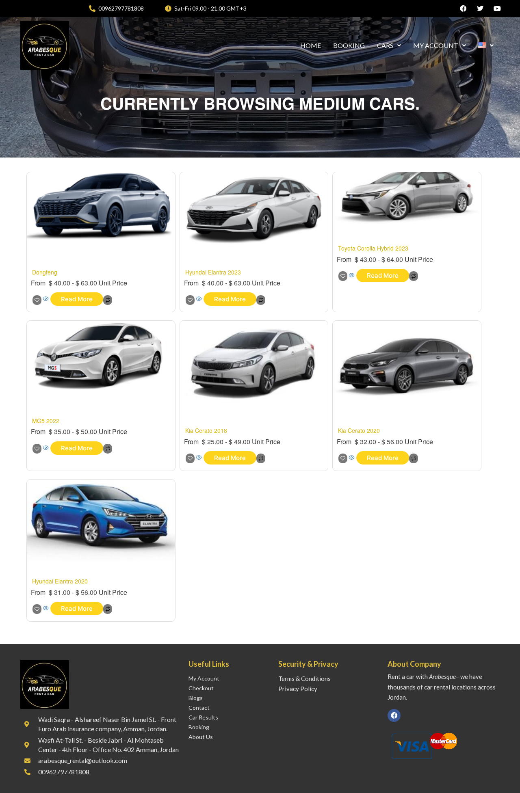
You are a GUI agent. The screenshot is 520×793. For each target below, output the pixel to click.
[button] (389, 45)
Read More (77, 299)
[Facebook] (394, 715)
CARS (385, 45)
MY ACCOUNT (435, 45)
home (310, 45)
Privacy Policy (297, 688)
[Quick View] (45, 299)
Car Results (203, 717)
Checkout (201, 688)
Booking (198, 727)
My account (203, 678)
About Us (200, 736)
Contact (199, 707)
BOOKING (349, 45)
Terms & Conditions (304, 678)
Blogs (195, 697)
